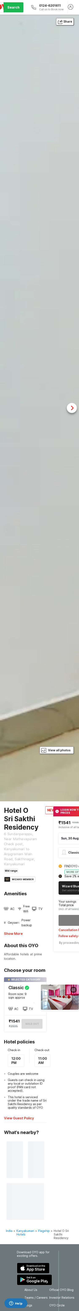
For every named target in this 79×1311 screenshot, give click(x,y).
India (9, 1231)
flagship (44, 1231)
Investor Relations (61, 1297)
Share (67, 21)
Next (72, 408)
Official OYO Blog (61, 1290)
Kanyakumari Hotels (25, 1232)
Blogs (28, 1305)
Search (13, 7)
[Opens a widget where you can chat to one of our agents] (15, 1303)
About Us (30, 1290)
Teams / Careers (36, 1297)
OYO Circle (57, 1305)
